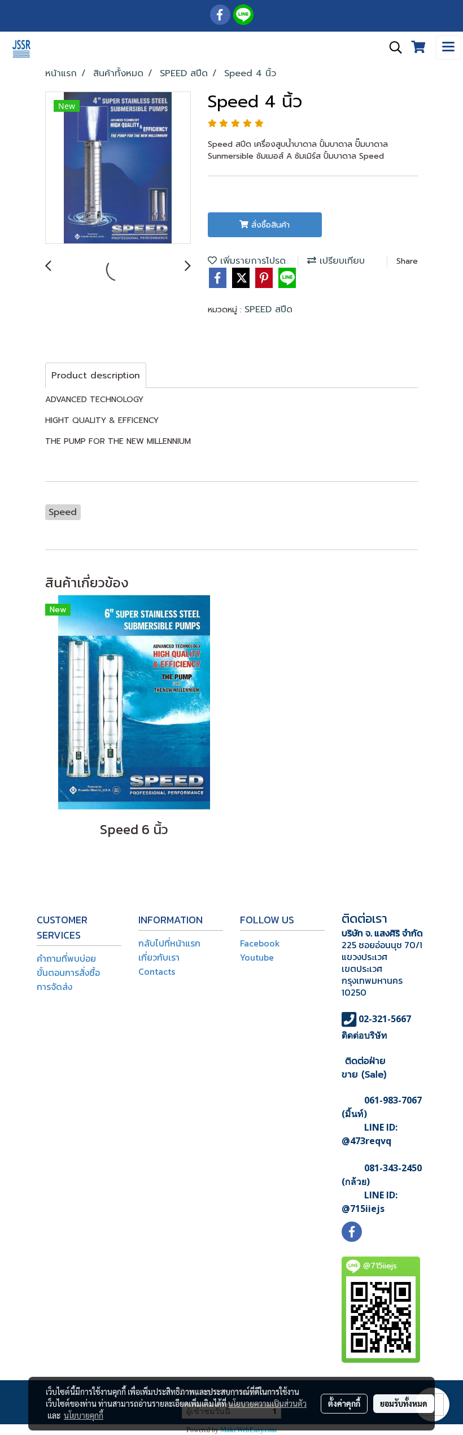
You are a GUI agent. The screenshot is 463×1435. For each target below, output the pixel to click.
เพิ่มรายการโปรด (251, 261)
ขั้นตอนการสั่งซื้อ (68, 972)
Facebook (260, 943)
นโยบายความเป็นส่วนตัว (267, 1403)
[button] (392, 47)
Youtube (257, 957)
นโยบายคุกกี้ (83, 1415)
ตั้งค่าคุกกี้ (344, 1403)
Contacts (156, 971)
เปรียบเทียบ (340, 261)
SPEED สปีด (268, 309)
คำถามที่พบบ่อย (66, 958)
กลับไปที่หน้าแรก (169, 943)
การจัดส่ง (54, 986)
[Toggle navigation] (448, 47)
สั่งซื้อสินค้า (269, 225)
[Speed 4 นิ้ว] (118, 168)
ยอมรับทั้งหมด (403, 1403)
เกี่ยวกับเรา (159, 957)
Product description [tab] (95, 375)
